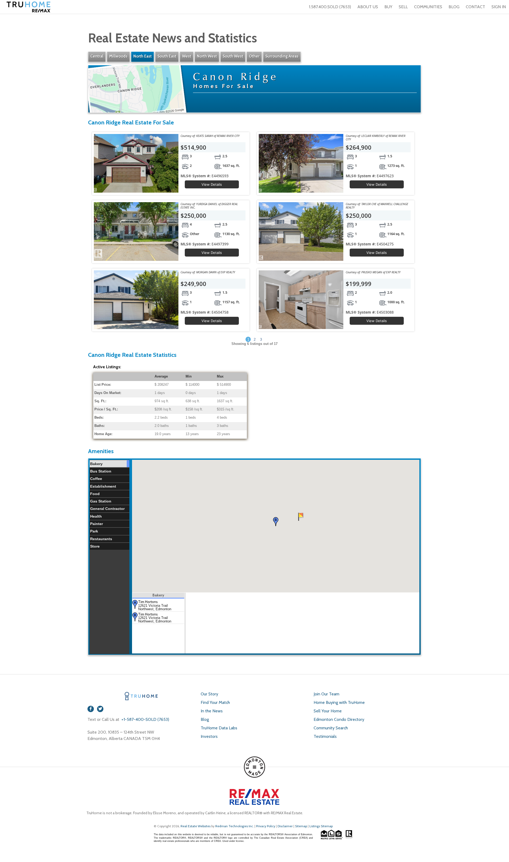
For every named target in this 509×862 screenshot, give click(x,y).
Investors (209, 736)
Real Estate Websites (196, 826)
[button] (275, 521)
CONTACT (475, 6)
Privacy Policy (265, 826)
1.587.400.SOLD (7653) (330, 6)
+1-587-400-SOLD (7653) (144, 719)
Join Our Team (326, 693)
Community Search (331, 727)
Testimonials (325, 736)
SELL (403, 6)
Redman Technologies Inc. (234, 826)
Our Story (209, 693)
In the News (212, 710)
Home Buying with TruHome (339, 702)
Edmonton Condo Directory (339, 719)
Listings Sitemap (321, 826)
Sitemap (301, 826)
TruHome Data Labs (219, 727)
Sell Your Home (328, 710)
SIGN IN (499, 6)
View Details (211, 184)
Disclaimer (285, 826)
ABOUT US (367, 6)
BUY (388, 6)
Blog (205, 719)
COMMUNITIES (428, 6)
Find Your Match (215, 702)
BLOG (454, 6)
